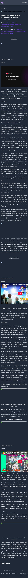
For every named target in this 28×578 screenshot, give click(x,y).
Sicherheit (8, 573)
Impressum (15, 573)
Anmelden (24, 2)
